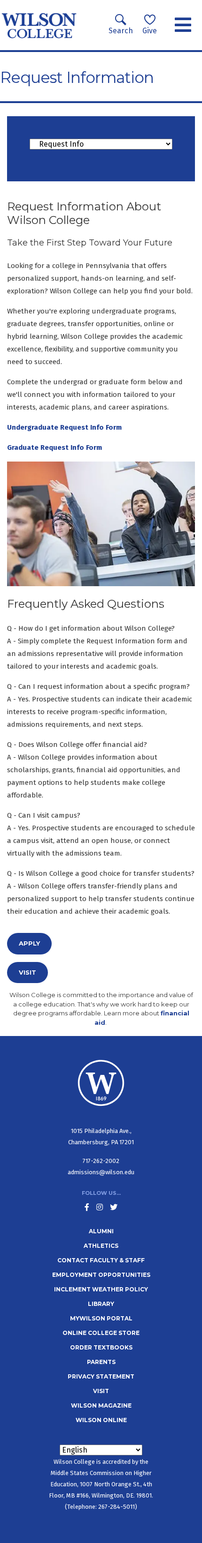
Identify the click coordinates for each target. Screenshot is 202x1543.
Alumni (101, 1231)
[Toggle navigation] (183, 25)
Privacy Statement (101, 1376)
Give (149, 30)
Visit (27, 972)
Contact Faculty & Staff (101, 1260)
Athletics (101, 1245)
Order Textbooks (101, 1347)
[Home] (39, 25)
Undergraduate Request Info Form (64, 427)
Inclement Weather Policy (101, 1289)
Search (121, 30)
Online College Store (101, 1332)
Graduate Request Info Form (54, 447)
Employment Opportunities (101, 1274)
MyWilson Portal (101, 1318)
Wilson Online (101, 1420)
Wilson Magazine (101, 1405)
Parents (101, 1361)
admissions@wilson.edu (101, 1172)
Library (101, 1303)
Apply (29, 943)
